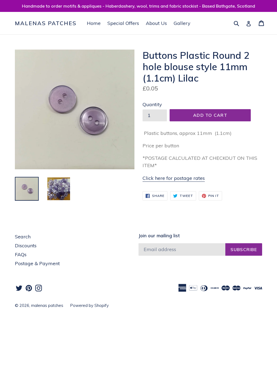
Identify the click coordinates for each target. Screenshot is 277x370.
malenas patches (46, 23)
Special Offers (123, 23)
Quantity (152, 104)
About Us (156, 23)
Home (94, 23)
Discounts (26, 245)
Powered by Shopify (89, 305)
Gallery (182, 23)
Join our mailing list (159, 235)
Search (23, 236)
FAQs (21, 254)
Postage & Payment (37, 263)
